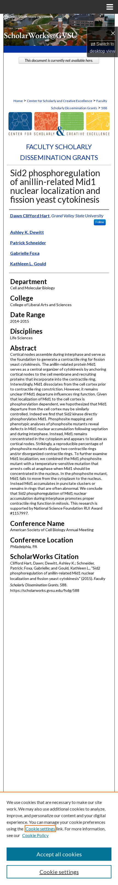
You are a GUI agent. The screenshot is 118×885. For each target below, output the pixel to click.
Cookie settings (40, 828)
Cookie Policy (35, 835)
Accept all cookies (59, 854)
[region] (59, 838)
